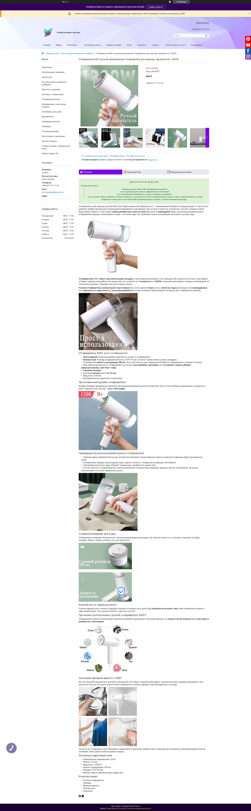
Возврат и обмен (114, 45)
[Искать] (206, 35)
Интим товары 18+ (50, 153)
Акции (58, 45)
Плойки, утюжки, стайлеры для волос (56, 147)
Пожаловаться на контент (116, 808)
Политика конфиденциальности (139, 808)
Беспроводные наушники (53, 72)
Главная (46, 45)
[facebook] (80, 796)
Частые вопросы (49, 141)
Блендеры (46, 126)
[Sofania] (48, 32)
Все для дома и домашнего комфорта (77, 53)
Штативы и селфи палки (53, 94)
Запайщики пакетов (51, 121)
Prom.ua (137, 806)
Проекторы (47, 77)
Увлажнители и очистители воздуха (54, 105)
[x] (83, 796)
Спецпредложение (50, 131)
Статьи (155, 45)
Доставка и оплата (92, 45)
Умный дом (47, 67)
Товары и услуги (52, 53)
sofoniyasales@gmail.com (53, 192)
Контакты (142, 45)
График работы (156, 7)
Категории (71, 45)
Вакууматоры (48, 116)
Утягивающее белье (51, 99)
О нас (129, 45)
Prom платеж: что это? (175, 45)
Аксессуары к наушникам (53, 136)
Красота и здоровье (51, 89)
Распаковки (196, 45)
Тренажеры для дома (51, 112)
